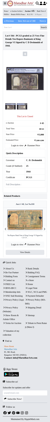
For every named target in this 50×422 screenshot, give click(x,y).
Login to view (17, 145)
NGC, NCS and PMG (37, 292)
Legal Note (32, 288)
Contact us (10, 280)
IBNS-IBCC (10, 288)
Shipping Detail (34, 307)
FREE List (10, 284)
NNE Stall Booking (14, 296)
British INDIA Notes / (18, 14)
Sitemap (31, 315)
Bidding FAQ (34, 272)
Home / (6, 11)
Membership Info (12, 292)
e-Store (31, 280)
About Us (9, 268)
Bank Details (33, 268)
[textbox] (25, 355)
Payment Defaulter (36, 296)
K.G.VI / (30, 14)
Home (30, 284)
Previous (10, 21)
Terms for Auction (13, 323)
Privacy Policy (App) (14, 300)
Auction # (29, 11)
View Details (25, 252)
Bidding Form (11, 276)
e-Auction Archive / (17, 11)
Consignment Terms (36, 276)
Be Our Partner (12, 272)
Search (44, 27)
